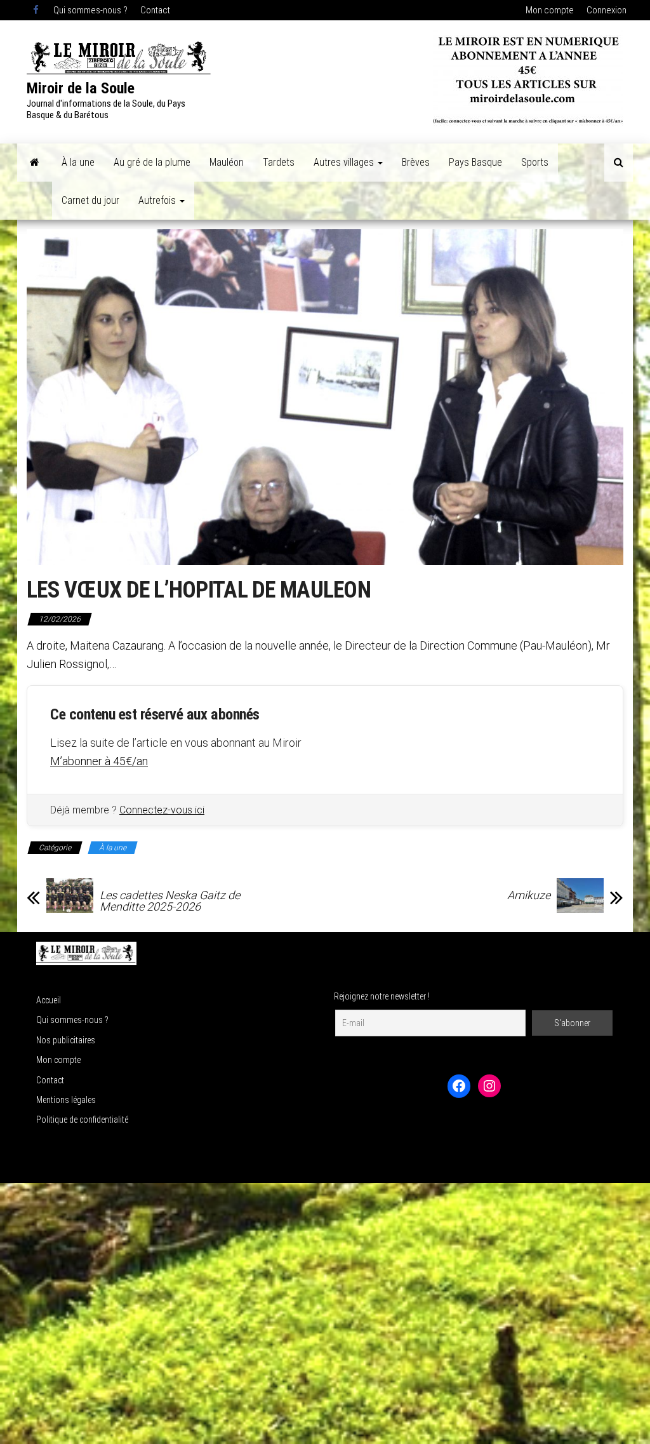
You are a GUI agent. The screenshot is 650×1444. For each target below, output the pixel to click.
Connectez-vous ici (161, 810)
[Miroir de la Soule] (34, 163)
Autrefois (158, 200)
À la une (78, 162)
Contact (155, 10)
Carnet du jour (90, 200)
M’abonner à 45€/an (99, 761)
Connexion (607, 10)
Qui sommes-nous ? (90, 10)
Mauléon (226, 162)
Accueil (48, 1000)
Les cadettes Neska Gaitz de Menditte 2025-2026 (170, 901)
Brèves (416, 162)
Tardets (279, 162)
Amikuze (528, 895)
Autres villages (345, 162)
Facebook (37, 10)
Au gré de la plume (152, 162)
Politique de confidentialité (82, 1119)
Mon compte (550, 10)
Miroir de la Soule (81, 88)
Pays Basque (475, 162)
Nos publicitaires (65, 1040)
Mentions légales (66, 1100)
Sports (534, 162)
